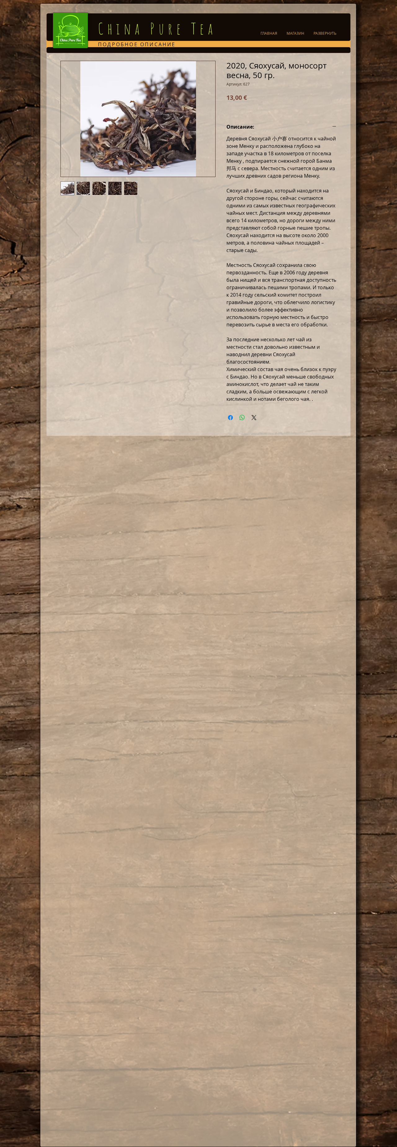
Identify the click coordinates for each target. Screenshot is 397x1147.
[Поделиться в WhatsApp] (242, 417)
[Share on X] (254, 417)
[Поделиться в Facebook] (230, 417)
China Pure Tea (157, 28)
